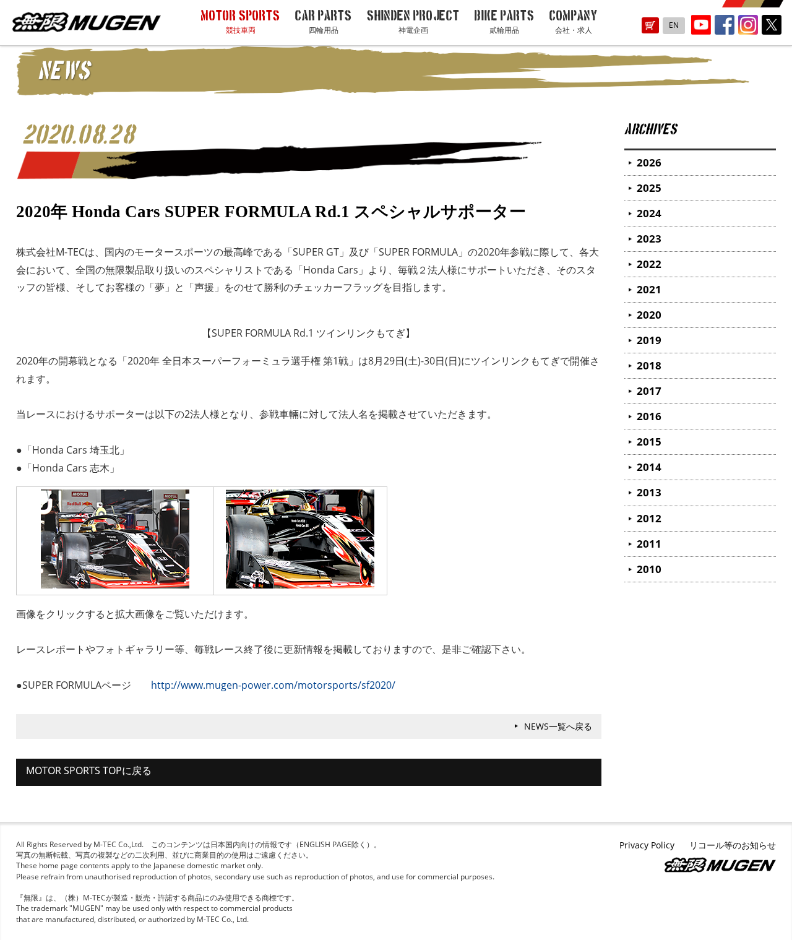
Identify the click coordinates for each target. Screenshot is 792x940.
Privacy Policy (646, 845)
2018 (649, 365)
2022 (649, 264)
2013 (649, 492)
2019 (649, 340)
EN (674, 25)
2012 (649, 518)
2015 (649, 441)
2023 (649, 238)
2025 (649, 188)
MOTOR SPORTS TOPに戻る (89, 770)
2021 (649, 289)
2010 (649, 569)
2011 (649, 544)
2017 (649, 391)
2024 (649, 213)
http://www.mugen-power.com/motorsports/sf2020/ (273, 685)
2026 (649, 162)
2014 (649, 467)
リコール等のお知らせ (732, 845)
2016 (649, 416)
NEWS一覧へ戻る (558, 726)
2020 (649, 315)
